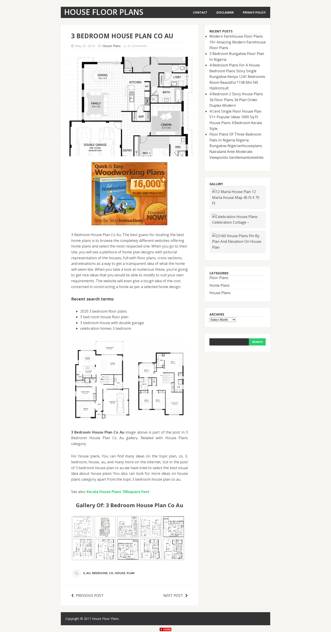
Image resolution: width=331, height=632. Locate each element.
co (111, 573)
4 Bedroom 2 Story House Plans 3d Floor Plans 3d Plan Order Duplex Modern (236, 99)
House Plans (111, 46)
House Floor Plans (105, 618)
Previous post (90, 595)
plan (130, 573)
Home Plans (219, 285)
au (88, 573)
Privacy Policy (254, 12)
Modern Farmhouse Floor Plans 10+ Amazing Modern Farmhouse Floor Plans (237, 42)
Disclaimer (225, 12)
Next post (173, 595)
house (120, 573)
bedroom (99, 573)
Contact (200, 12)
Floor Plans (218, 277)
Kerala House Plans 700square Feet (118, 491)
